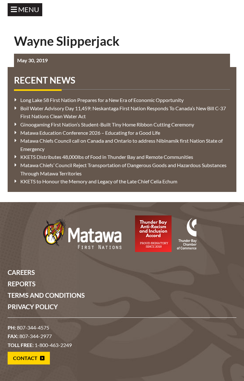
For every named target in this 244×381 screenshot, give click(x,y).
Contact (25, 358)
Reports (22, 284)
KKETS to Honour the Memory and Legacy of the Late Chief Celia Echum (98, 181)
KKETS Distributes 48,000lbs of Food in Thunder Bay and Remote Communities (106, 157)
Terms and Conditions (46, 295)
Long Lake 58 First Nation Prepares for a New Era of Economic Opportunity (102, 100)
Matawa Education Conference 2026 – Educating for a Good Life (90, 133)
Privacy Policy (33, 306)
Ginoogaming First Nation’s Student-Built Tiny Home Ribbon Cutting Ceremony (107, 124)
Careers (21, 272)
